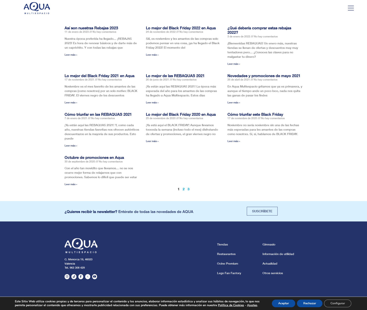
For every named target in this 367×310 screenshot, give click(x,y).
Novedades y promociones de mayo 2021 (264, 75)
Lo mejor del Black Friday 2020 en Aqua (181, 114)
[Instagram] (67, 276)
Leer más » (71, 54)
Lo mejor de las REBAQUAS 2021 (175, 75)
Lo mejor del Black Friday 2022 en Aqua (181, 27)
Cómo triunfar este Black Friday (255, 114)
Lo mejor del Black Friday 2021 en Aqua (99, 75)
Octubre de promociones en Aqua (94, 157)
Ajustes (252, 305)
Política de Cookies (231, 305)
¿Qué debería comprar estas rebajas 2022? (259, 30)
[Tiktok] (73, 276)
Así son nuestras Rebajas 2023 (91, 27)
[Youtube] (94, 276)
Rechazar (309, 303)
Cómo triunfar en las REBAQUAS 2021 (98, 114)
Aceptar (283, 303)
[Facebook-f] (80, 276)
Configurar (337, 303)
